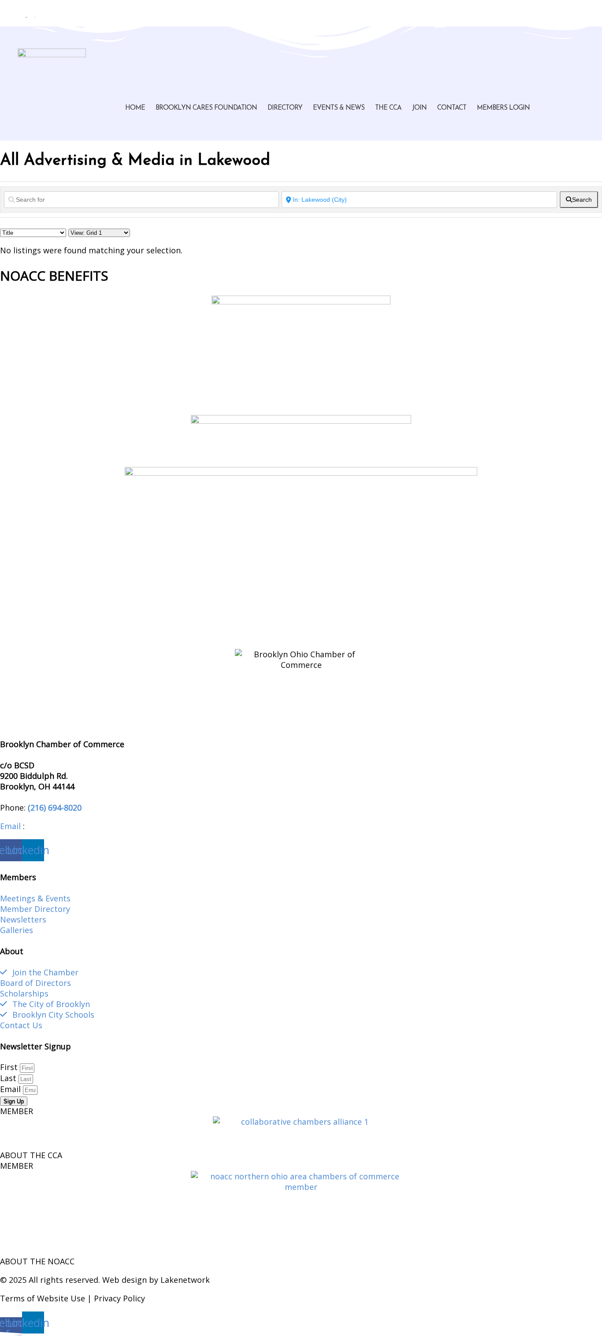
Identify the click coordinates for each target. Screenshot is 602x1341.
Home (135, 108)
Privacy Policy (119, 1298)
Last (9, 1078)
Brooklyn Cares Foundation (206, 108)
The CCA (388, 108)
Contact (451, 108)
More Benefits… (29, 635)
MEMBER (16, 1111)
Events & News (338, 108)
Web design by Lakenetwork (156, 1279)
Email (10, 826)
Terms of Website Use (42, 1298)
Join (419, 108)
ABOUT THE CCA (31, 1155)
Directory (285, 108)
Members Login (503, 108)
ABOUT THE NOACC (37, 1261)
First (10, 1067)
